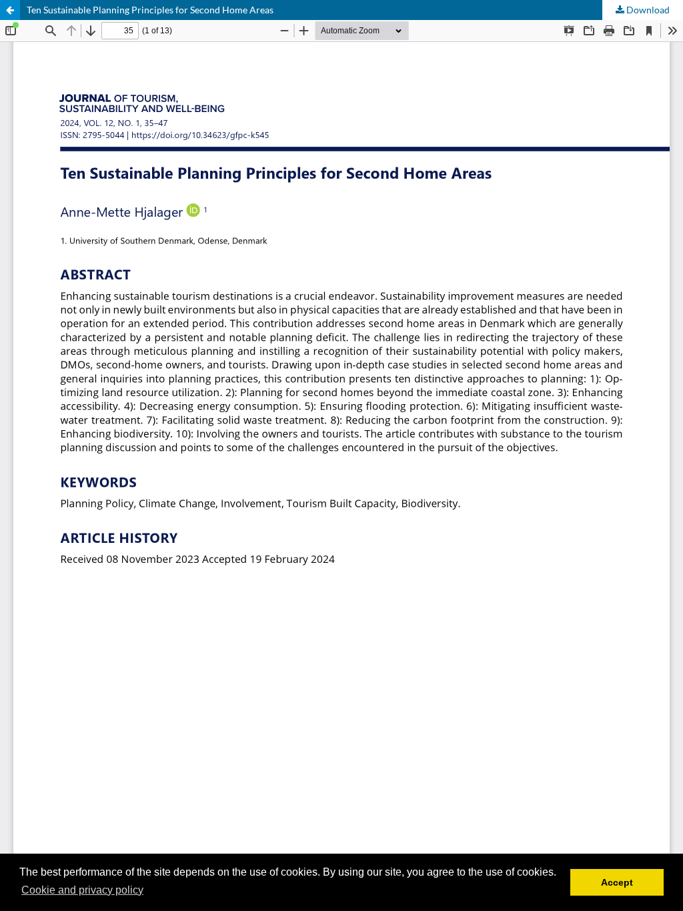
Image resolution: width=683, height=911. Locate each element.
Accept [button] (617, 882)
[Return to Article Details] (10, 10)
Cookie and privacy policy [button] (82, 890)
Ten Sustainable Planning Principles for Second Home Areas (150, 9)
